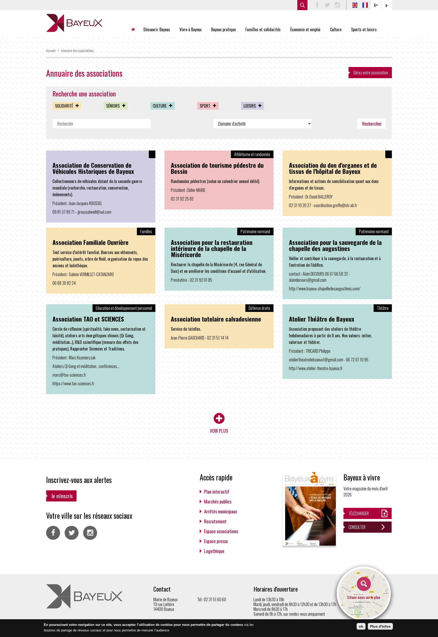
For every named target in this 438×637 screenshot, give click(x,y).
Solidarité (64, 106)
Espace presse (216, 541)
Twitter (327, 5)
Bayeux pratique (223, 29)
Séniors (113, 106)
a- (387, 5)
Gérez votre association (371, 73)
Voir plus (219, 430)
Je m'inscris (62, 496)
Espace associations (221, 531)
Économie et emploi (305, 29)
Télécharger (359, 513)
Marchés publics (217, 501)
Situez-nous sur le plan (363, 597)
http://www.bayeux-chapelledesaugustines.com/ (324, 289)
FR (365, 5)
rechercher (302, 5)
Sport (205, 106)
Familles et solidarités (263, 29)
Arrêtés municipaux (220, 511)
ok (361, 626)
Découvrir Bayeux (156, 29)
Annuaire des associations (77, 50)
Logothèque (214, 551)
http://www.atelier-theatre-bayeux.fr (316, 368)
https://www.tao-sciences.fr (73, 383)
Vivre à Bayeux (190, 29)
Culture (335, 29)
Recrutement (215, 521)
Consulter (357, 527)
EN (355, 5)
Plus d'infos (380, 626)
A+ (376, 5)
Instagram (337, 5)
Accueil (135, 29)
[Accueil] (74, 23)
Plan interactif (216, 491)
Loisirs (250, 106)
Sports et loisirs (364, 29)
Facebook (317, 5)
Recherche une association (84, 93)
